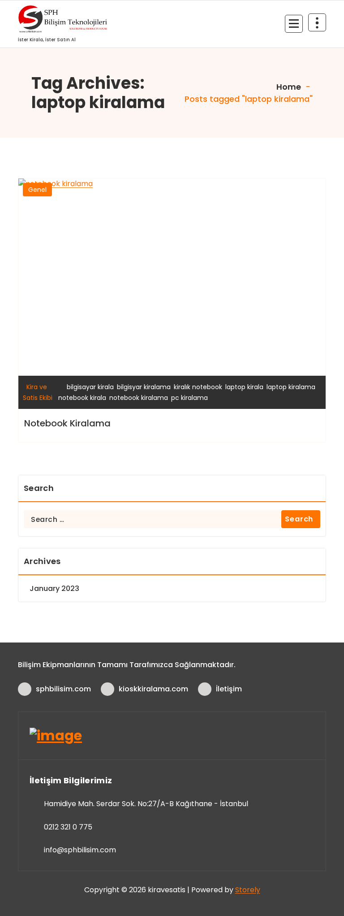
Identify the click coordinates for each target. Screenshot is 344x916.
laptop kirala (244, 386)
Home (288, 86)
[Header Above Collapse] (317, 22)
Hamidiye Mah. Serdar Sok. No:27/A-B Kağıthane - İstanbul (146, 804)
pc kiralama (189, 397)
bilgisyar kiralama (144, 386)
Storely (247, 890)
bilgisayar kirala (90, 386)
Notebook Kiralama (67, 423)
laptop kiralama (291, 386)
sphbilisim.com (63, 689)
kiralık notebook (198, 386)
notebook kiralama (138, 397)
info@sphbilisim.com (80, 850)
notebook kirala (82, 397)
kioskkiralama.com (153, 689)
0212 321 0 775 (68, 827)
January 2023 (54, 588)
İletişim (229, 689)
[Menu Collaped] (294, 24)
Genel (37, 189)
